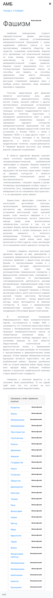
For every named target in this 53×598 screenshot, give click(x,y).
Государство (17, 462)
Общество (16, 480)
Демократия (17, 487)
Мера (13, 529)
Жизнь (14, 413)
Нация (14, 517)
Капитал (15, 581)
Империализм (17, 420)
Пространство (18, 432)
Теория (14, 499)
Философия (16, 511)
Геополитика (17, 438)
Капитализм (16, 575)
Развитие (15, 407)
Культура (15, 493)
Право (14, 541)
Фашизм (15, 456)
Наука (14, 468)
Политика (15, 474)
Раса (13, 505)
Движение (16, 450)
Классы (14, 444)
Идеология (16, 535)
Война (14, 548)
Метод (14, 523)
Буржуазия (16, 587)
